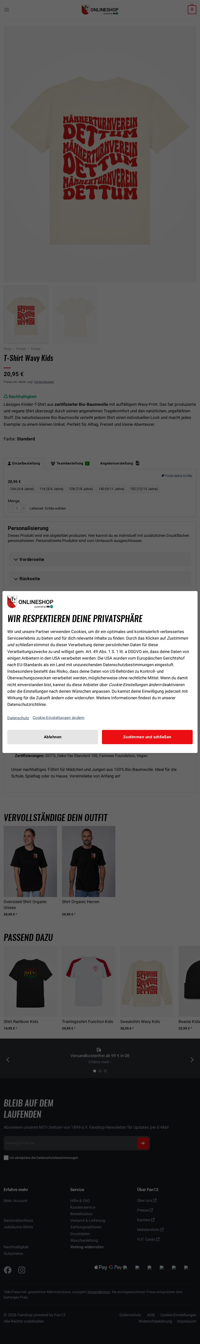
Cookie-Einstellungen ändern (59, 718)
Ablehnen (53, 737)
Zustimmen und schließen (147, 737)
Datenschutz (18, 717)
